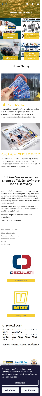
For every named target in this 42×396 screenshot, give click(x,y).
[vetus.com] (8, 363)
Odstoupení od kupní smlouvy (11, 236)
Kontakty (4, 241)
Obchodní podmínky (8, 233)
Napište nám (5, 244)
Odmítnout (10, 390)
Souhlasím (30, 390)
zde (16, 377)
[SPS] (34, 363)
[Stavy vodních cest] (21, 363)
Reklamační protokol (8, 239)
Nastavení (20, 382)
